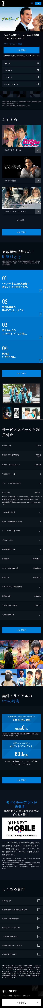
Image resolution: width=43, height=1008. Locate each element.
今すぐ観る (21, 50)
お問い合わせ (26, 995)
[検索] (32, 3)
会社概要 (10, 995)
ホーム (4, 995)
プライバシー (17, 995)
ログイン (38, 3)
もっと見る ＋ (21, 220)
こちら (37, 56)
